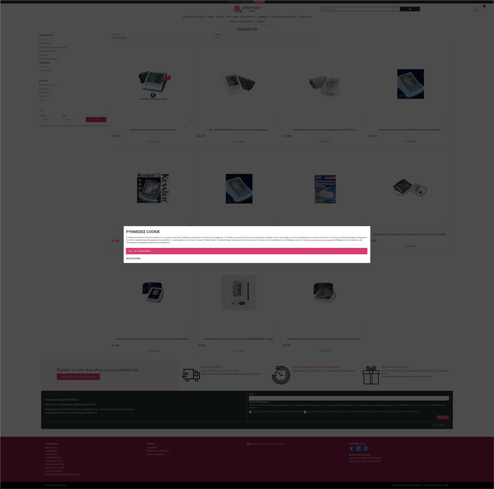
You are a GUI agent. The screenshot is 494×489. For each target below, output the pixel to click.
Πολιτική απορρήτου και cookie (319, 240)
